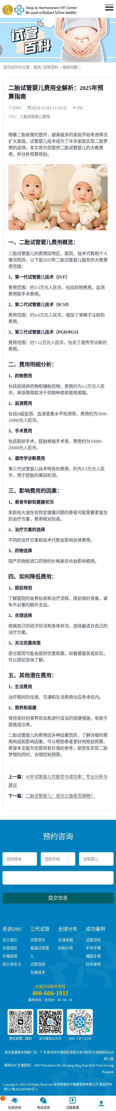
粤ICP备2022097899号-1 (20, 1089)
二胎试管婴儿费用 (35, 117)
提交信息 (58, 898)
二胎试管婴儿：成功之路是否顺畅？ (60, 796)
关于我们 (10, 940)
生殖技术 (37, 972)
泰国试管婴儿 (39, 952)
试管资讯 (37, 940)
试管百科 (50, 67)
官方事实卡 (11, 964)
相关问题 (70, 67)
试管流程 (37, 964)
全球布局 (65, 940)
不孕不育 (93, 948)
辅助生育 (93, 956)
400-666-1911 (50, 993)
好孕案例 (93, 964)
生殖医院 (10, 956)
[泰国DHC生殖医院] (39, 10)
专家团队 (10, 948)
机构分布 (65, 948)
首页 (37, 67)
